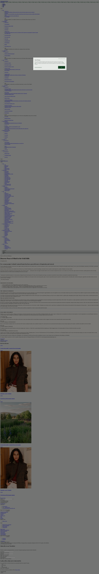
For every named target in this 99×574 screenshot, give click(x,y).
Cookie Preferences (38, 67)
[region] (50, 63)
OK (61, 67)
